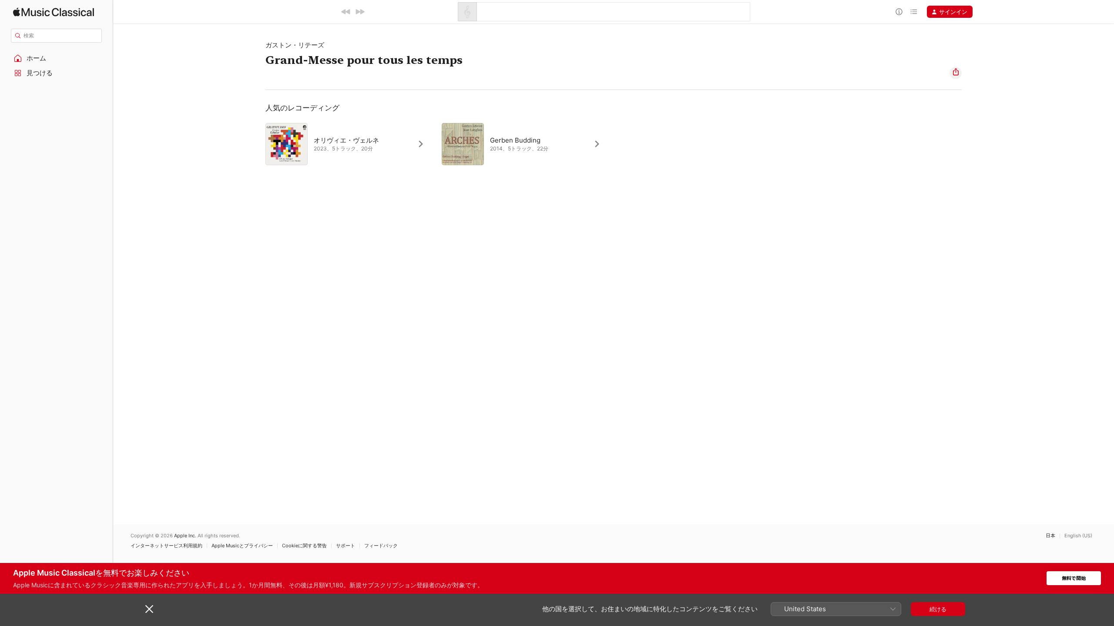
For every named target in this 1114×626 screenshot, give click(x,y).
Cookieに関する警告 (304, 545)
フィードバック (381, 545)
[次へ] (360, 12)
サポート (345, 545)
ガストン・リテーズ (294, 45)
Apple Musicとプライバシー (242, 545)
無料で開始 (1074, 578)
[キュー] (914, 12)
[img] (53, 12)
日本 (1050, 535)
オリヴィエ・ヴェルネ (346, 140)
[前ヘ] (346, 12)
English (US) (1078, 535)
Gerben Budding (515, 140)
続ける (937, 609)
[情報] (899, 12)
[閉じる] (149, 609)
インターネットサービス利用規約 (166, 545)
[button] (56, 58)
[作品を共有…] (956, 73)
